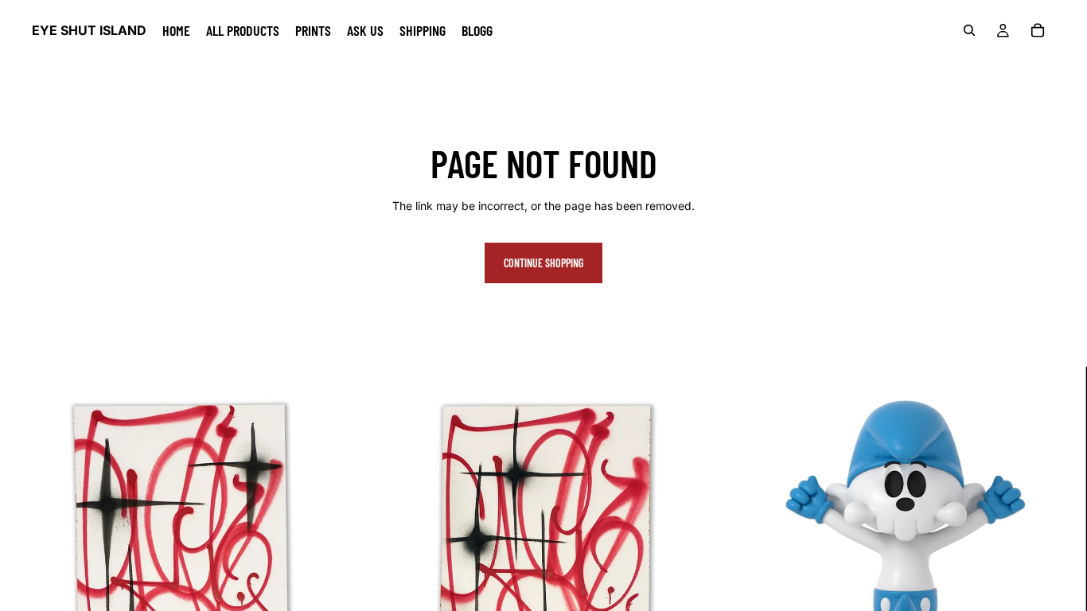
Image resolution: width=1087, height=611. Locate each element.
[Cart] (1037, 30)
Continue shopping (543, 263)
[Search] (969, 30)
